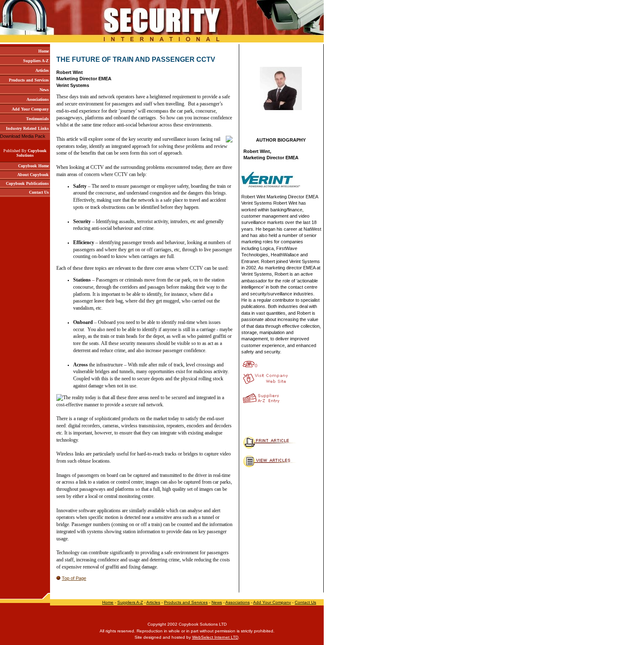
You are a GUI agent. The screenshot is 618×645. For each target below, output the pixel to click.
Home (108, 602)
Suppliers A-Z (130, 602)
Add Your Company (272, 602)
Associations (237, 602)
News (216, 602)
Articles (153, 602)
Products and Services (186, 602)
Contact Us (305, 602)
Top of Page (74, 578)
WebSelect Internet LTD (215, 637)
